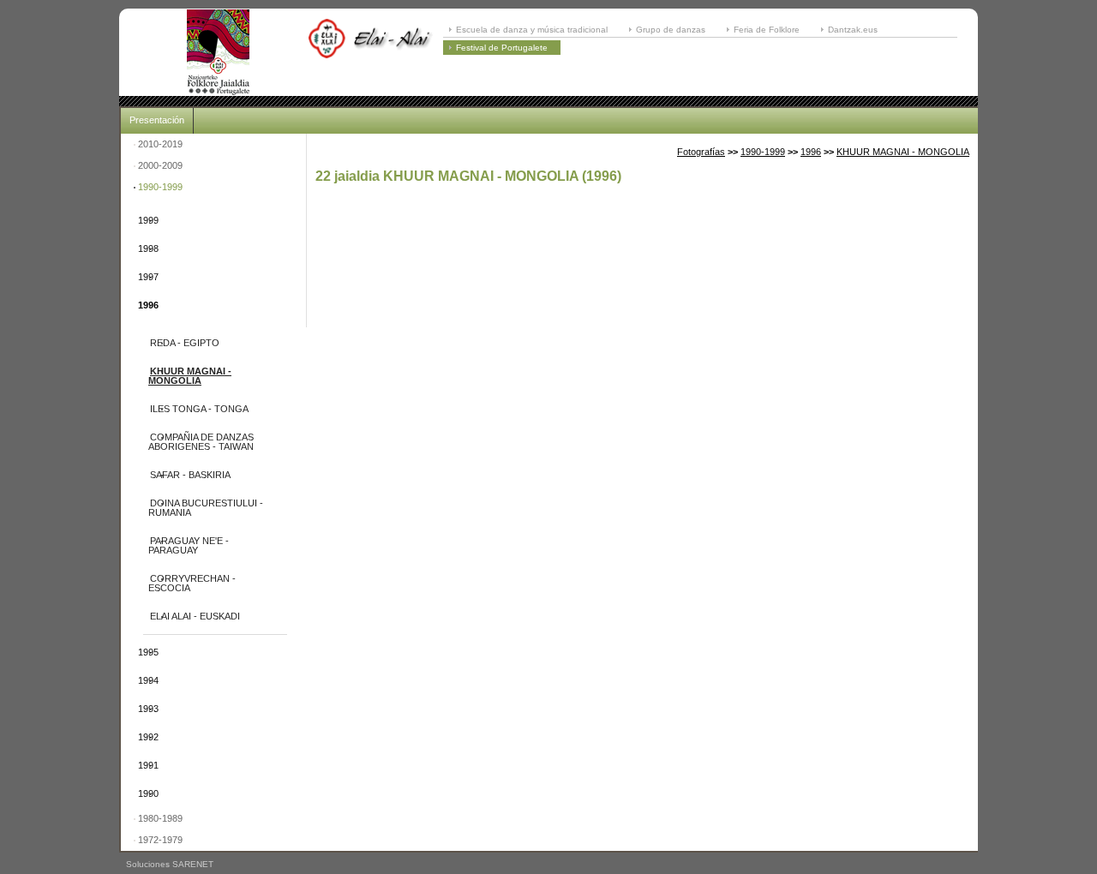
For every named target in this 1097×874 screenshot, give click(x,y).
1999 (148, 220)
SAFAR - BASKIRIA (190, 475)
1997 (148, 277)
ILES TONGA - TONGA (199, 409)
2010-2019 (160, 144)
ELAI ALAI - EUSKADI (195, 616)
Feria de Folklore (767, 29)
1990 (148, 793)
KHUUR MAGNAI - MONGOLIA (189, 376)
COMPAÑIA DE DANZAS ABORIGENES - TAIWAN (201, 442)
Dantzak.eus (853, 29)
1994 (148, 680)
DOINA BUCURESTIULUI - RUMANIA (205, 508)
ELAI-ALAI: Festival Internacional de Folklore (217, 52)
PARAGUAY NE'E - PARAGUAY (188, 545)
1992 (148, 737)
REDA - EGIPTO (184, 343)
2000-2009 (160, 165)
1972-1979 (160, 840)
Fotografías (701, 152)
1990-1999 (160, 187)
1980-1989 (160, 818)
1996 (148, 305)
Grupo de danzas (670, 29)
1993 (148, 708)
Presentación (156, 120)
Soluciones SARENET (169, 864)
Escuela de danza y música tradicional (532, 29)
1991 (148, 765)
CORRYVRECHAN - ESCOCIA (192, 583)
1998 (148, 248)
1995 (148, 652)
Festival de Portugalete (502, 47)
